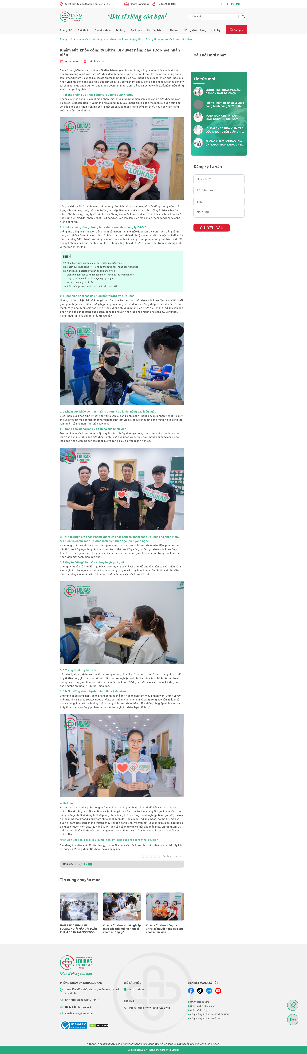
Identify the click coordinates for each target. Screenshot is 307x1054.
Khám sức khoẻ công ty (91, 39)
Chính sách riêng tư (200, 1010)
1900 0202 (170, 4)
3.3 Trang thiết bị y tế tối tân (78, 282)
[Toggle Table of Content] (65, 256)
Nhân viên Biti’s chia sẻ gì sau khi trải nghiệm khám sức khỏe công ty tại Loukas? (109, 839)
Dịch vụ (120, 30)
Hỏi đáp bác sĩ (155, 30)
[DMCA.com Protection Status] (99, 1025)
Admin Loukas (97, 61)
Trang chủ (66, 30)
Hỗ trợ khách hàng (195, 30)
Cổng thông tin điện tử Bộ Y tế (205, 1018)
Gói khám (136, 30)
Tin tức (174, 30)
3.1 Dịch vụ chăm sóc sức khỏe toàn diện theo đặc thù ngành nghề (98, 274)
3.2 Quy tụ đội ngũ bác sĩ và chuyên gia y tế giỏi (88, 278)
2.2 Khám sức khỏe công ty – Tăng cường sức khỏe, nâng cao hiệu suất (100, 266)
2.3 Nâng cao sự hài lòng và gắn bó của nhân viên (89, 270)
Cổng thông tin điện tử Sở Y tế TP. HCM (209, 1014)
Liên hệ (215, 30)
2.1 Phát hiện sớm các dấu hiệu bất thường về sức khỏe (92, 263)
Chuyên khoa (103, 30)
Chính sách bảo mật (200, 1002)
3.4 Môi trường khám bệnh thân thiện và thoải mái (90, 286)
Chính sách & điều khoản (202, 1006)
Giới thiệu (84, 30)
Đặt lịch (238, 30)
